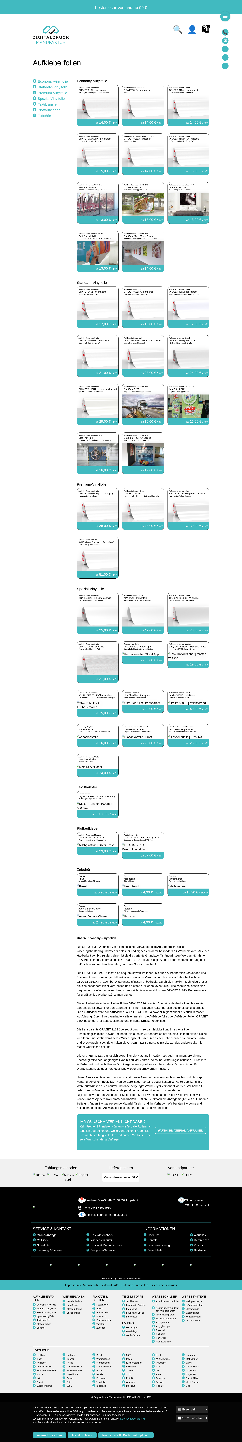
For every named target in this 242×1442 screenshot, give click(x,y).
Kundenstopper (193, 1316)
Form (99, 1370)
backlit (99, 1374)
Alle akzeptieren (82, 1435)
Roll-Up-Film (102, 1312)
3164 (128, 1374)
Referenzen (201, 1240)
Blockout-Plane (74, 1309)
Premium (100, 1378)
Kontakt (152, 1240)
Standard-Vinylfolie (53, 87)
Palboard (160, 1334)
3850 (128, 1355)
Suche (178, 30)
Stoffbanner (192, 1359)
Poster (70, 1378)
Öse (188, 1385)
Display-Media (103, 1320)
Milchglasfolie (163, 1359)
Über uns (154, 1235)
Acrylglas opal (163, 1326)
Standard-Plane (74, 1301)
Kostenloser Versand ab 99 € (121, 7)
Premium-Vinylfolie (52, 93)
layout (40, 1374)
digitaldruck (72, 1374)
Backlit (99, 1308)
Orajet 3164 (192, 1378)
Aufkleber (41, 1362)
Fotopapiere (102, 1304)
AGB (117, 1285)
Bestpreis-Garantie (102, 1250)
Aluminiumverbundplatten (167, 1302)
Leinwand (131, 1366)
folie (39, 1378)
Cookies (171, 1285)
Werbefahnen (133, 1335)
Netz (158, 1370)
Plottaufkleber (49, 110)
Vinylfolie (100, 1382)
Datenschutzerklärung (132, 1418)
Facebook (225, 49)
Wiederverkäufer (101, 1240)
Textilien (160, 1382)
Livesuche (157, 1285)
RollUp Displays (194, 1301)
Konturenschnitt (74, 1370)
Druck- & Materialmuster (106, 1245)
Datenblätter (155, 1250)
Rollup (70, 1362)
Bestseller (200, 1250)
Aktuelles (200, 1235)
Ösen (39, 1359)
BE (149, 1397)
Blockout (130, 1385)
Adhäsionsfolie (44, 1366)
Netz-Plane (72, 1305)
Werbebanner (103, 1362)
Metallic (130, 1378)
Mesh (129, 1359)
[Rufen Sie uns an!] (225, 32)
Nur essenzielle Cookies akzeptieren (125, 1435)
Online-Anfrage (46, 1235)
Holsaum (190, 1355)
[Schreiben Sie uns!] (225, 40)
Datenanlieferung (159, 1245)
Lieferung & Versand (50, 1250)
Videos (198, 1245)
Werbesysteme (44, 1385)
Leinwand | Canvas (135, 1305)
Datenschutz (90, 1285)
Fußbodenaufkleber (46, 1370)
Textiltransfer (48, 104)
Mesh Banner (192, 1382)
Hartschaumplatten (165, 1314)
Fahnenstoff (132, 1316)
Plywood (160, 1330)
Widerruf (106, 1285)
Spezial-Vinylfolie (51, 99)
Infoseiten (141, 1285)
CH (139, 1397)
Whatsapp (225, 66)
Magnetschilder (163, 1341)
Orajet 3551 (192, 1370)
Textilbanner (132, 1301)
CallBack (42, 1240)
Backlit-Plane (73, 1312)
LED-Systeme (193, 1320)
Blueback (101, 1316)
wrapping (130, 1382)
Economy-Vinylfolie (53, 81)
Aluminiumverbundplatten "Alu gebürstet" (167, 1309)
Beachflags (131, 1331)
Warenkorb (205, 30)
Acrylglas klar (163, 1322)
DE (129, 1397)
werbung (71, 1355)
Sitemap (128, 1285)
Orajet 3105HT (193, 1366)
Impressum (72, 1285)
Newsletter (44, 1245)
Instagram (225, 57)
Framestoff (131, 1309)
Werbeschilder (103, 1366)
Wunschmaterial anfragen (180, 1130)
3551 (69, 1385)
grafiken (41, 1355)
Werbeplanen (103, 1359)
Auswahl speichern (49, 1435)
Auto (158, 1374)
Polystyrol (161, 1338)
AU (134, 1397)
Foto (69, 1382)
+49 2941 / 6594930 (98, 1207)
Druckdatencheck (101, 1235)
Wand (189, 1362)
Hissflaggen (132, 1327)
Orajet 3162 (192, 1374)
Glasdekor (161, 1362)
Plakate (160, 1385)
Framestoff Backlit (135, 1312)
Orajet (40, 1382)
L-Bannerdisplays (194, 1305)
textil (158, 1355)
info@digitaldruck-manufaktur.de (106, 1214)
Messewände (192, 1309)
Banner (70, 1359)
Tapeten (100, 1324)
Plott (158, 1366)
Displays (160, 1378)
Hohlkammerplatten (166, 1318)
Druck (99, 1355)
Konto (192, 30)
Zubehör (44, 116)
